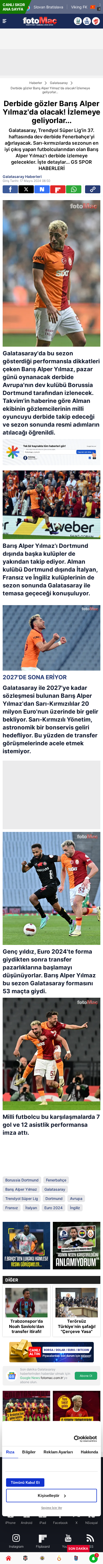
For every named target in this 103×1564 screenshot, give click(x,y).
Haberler (35, 83)
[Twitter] (26, 189)
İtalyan (31, 1207)
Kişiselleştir (48, 1495)
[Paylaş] (92, 189)
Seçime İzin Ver (51, 1507)
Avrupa (76, 1198)
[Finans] (51, 1351)
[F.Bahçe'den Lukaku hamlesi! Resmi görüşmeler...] (26, 1245)
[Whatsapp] (73, 189)
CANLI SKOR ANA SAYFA (14, 6)
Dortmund (54, 1198)
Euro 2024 (53, 1207)
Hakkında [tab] (89, 1452)
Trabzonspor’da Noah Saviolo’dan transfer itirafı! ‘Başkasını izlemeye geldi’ (26, 1331)
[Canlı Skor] (87, 21)
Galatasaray (59, 83)
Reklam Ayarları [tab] (58, 1452)
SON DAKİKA (78, 1549)
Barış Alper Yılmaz (21, 1189)
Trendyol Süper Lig (21, 1198)
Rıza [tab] (10, 1452)
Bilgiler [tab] (29, 1452)
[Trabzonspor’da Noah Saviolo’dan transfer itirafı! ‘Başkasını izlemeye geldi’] (26, 1302)
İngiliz (75, 1207)
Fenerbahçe (56, 1180)
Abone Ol (86, 1376)
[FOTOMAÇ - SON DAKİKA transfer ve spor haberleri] (40, 21)
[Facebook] (10, 189)
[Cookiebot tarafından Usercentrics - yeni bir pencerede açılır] (74, 1438)
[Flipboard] (57, 189)
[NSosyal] (42, 189)
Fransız (11, 1207)
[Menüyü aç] (4, 21)
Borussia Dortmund (22, 1180)
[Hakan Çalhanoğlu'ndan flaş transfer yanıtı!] (76, 1245)
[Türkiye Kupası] (96, 21)
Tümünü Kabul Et (25, 1483)
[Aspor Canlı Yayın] (78, 21)
